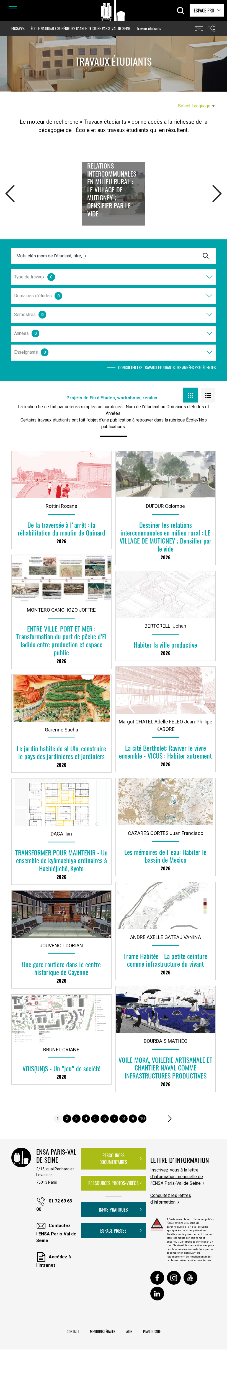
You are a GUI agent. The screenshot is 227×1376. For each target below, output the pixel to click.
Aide (129, 1331)
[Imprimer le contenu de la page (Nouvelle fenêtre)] (199, 29)
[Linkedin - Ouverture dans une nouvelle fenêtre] (157, 1293)
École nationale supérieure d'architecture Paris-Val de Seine (80, 28)
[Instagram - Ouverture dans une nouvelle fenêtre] (174, 1278)
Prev (10, 197)
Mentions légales (102, 1331)
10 (142, 1118)
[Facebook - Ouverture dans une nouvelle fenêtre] (157, 1278)
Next (217, 197)
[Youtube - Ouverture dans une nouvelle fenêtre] (190, 1278)
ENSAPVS (18, 28)
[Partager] (211, 29)
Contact (73, 1331)
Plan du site (152, 1331)
